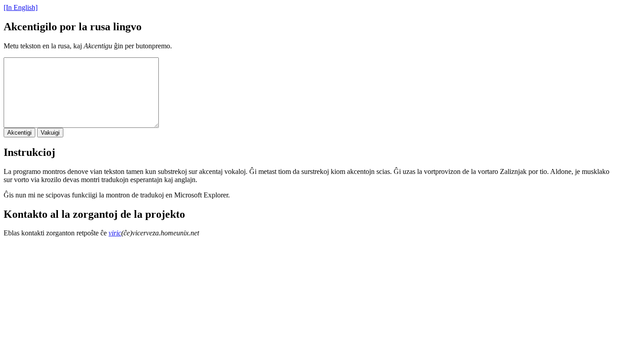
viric (115, 233)
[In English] (21, 7)
